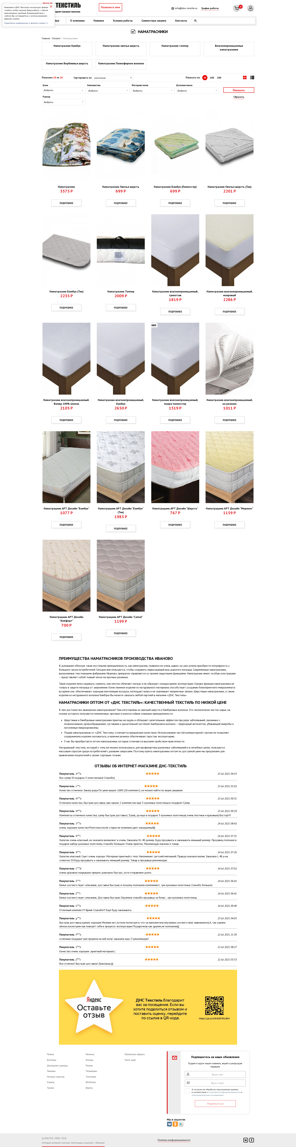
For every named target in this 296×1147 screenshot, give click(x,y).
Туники (50, 1087)
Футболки (91, 1082)
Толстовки (91, 1076)
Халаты (50, 1082)
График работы (210, 8)
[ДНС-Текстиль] (62, 8)
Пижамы (51, 1071)
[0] (236, 8)
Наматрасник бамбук (67, 45)
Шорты (89, 1087)
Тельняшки (91, 1071)
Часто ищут (130, 1059)
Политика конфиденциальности (174, 1140)
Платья (50, 1054)
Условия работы (123, 20)
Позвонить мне (110, 7)
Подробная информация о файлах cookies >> (26, 23)
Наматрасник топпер (175, 45)
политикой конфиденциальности (224, 1092)
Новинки (99, 20)
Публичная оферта (135, 1054)
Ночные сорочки (55, 1076)
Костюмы (51, 1059)
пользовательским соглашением (208, 1095)
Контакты (181, 20)
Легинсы (90, 1054)
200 (219, 77)
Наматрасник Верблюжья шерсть (67, 63)
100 (212, 77)
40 (205, 77)
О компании (77, 20)
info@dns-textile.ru (186, 8)
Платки (89, 1065)
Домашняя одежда (57, 1065)
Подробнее (66, 203)
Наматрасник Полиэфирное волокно (121, 63)
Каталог (56, 38)
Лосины (89, 1059)
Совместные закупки (153, 20)
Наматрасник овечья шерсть (121, 45)
